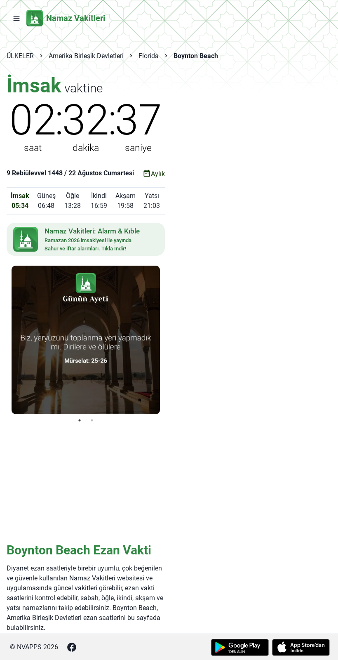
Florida (148, 56)
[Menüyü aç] (16, 18)
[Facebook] (71, 647)
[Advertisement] (86, 482)
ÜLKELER (20, 56)
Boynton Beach (196, 56)
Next (166, 340)
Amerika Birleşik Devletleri (86, 56)
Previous (5, 340)
